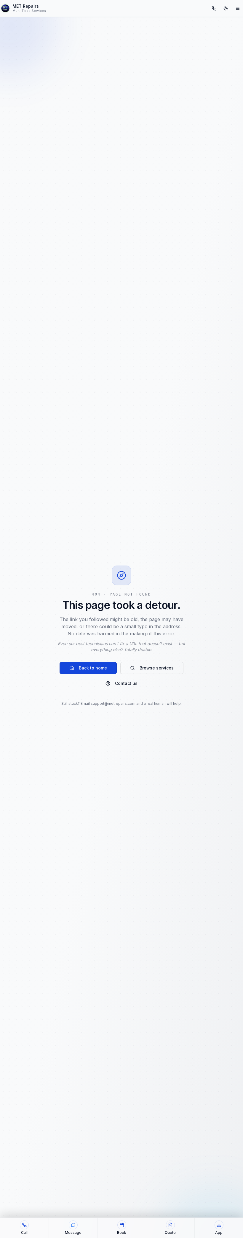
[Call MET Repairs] (214, 8)
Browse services (157, 667)
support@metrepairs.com (113, 703)
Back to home (93, 667)
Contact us (126, 683)
